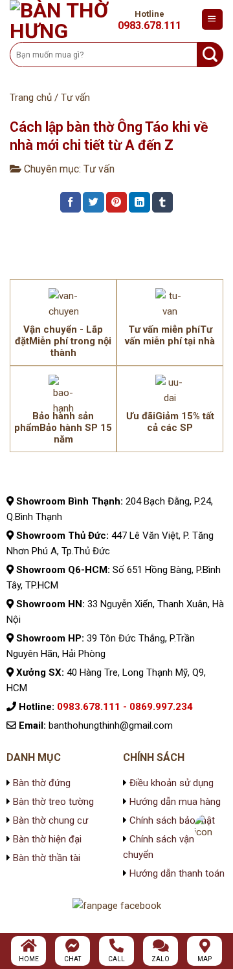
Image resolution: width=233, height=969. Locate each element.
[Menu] (212, 19)
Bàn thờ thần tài (46, 858)
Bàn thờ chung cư (50, 820)
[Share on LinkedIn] (139, 202)
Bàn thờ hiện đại (47, 839)
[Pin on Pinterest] (116, 202)
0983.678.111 (149, 26)
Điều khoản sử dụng (170, 783)
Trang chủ (31, 97)
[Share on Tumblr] (162, 202)
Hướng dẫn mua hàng (175, 802)
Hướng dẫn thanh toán (177, 873)
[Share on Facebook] (70, 202)
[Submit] (210, 54)
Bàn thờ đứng (42, 783)
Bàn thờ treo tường (53, 802)
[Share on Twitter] (93, 202)
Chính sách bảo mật (171, 820)
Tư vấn (75, 97)
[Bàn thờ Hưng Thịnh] (60, 19)
